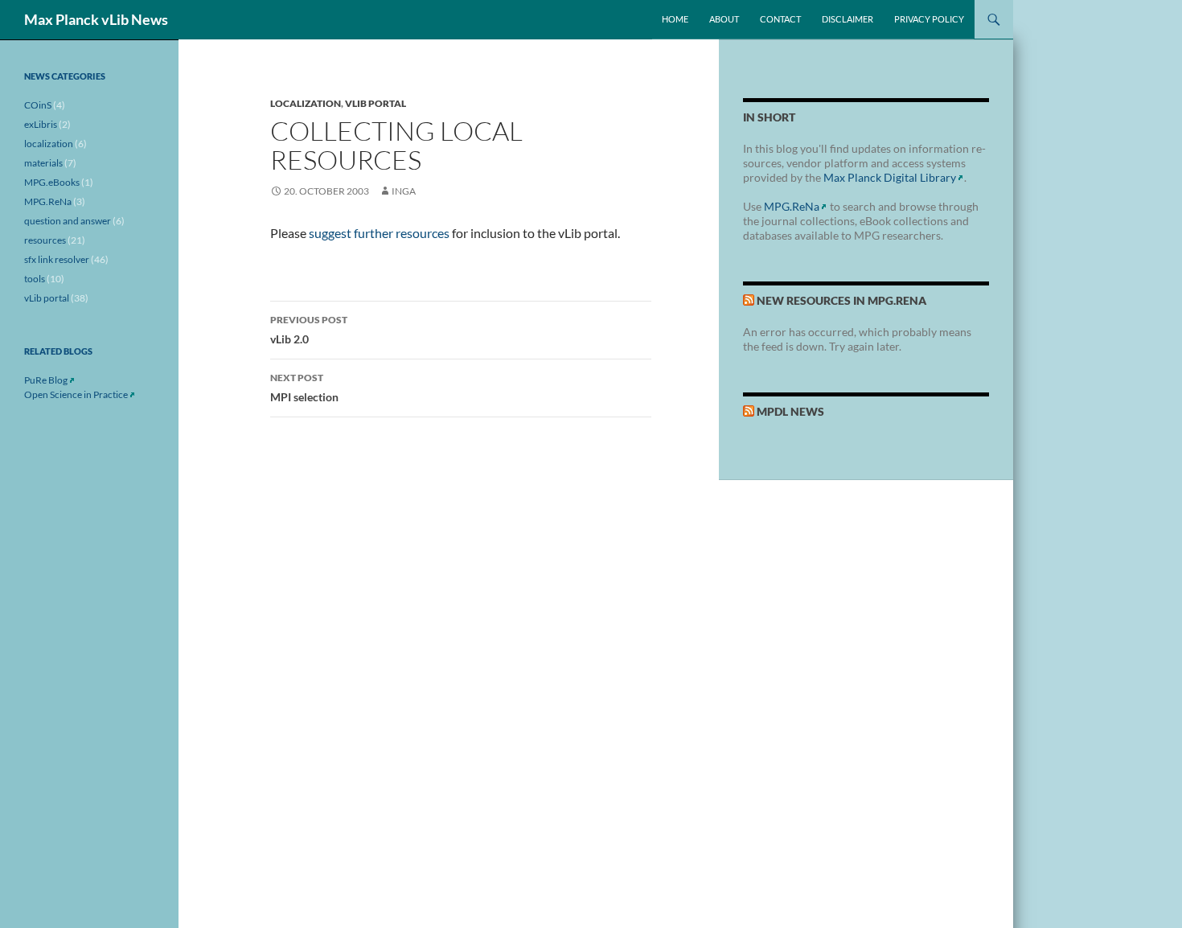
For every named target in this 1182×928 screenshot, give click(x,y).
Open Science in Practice (76, 394)
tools (34, 279)
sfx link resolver (56, 259)
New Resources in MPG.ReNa (841, 300)
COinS (37, 105)
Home (675, 19)
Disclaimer (847, 19)
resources (45, 240)
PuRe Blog (46, 380)
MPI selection (304, 388)
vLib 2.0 (308, 330)
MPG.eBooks (52, 182)
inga (404, 191)
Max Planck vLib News (96, 19)
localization (305, 103)
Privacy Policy (929, 19)
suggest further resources (379, 232)
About (724, 19)
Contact (780, 19)
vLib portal (375, 103)
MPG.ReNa (791, 206)
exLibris (40, 124)
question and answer (67, 221)
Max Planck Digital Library (889, 177)
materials (43, 163)
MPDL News (790, 411)
